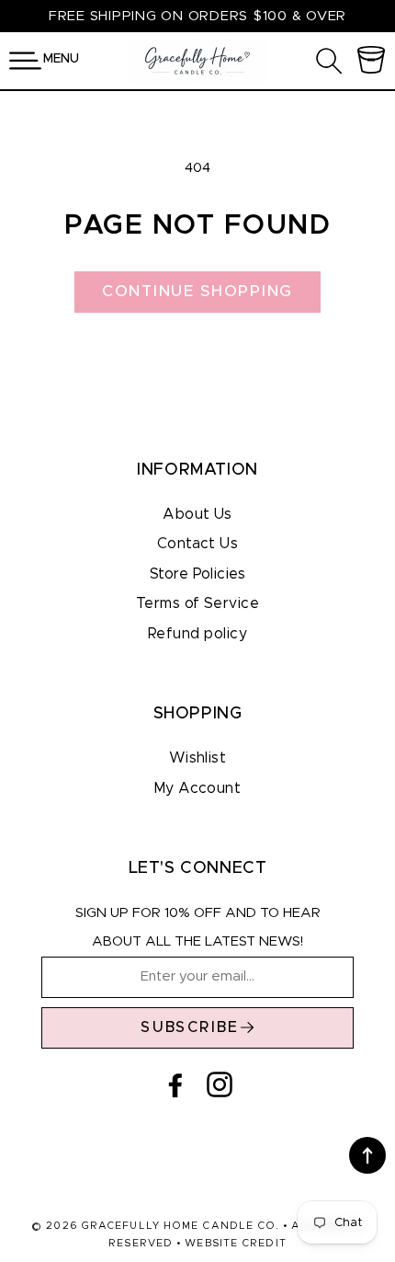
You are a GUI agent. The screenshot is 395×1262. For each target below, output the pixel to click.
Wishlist (198, 758)
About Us (197, 514)
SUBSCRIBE (190, 1027)
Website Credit (235, 1243)
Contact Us (198, 543)
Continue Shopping (197, 291)
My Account (198, 788)
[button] (25, 60)
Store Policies (198, 574)
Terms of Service (198, 603)
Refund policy (197, 633)
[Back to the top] (367, 1155)
